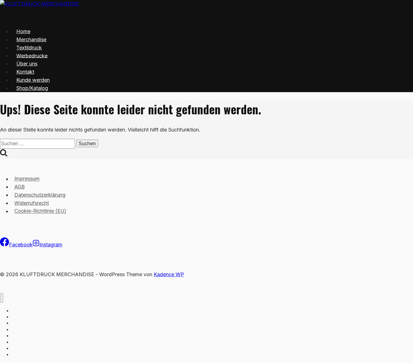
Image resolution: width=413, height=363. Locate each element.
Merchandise (31, 39)
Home (23, 31)
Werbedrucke (31, 55)
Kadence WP (169, 274)
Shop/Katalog (32, 88)
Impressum (27, 179)
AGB (19, 187)
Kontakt (25, 72)
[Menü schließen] (1, 298)
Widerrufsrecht (31, 203)
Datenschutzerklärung (39, 195)
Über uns (26, 64)
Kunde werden (33, 80)
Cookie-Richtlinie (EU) (40, 211)
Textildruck (29, 48)
